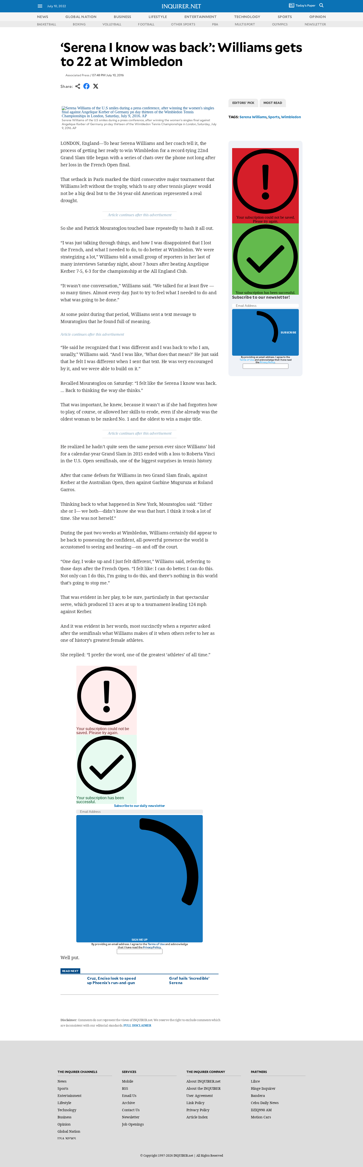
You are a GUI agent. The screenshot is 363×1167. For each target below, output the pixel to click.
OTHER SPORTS (183, 24)
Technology (67, 1110)
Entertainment (69, 1095)
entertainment (200, 16)
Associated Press (77, 75)
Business (64, 1117)
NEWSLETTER (315, 24)
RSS (125, 1088)
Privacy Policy (152, 947)
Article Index (197, 1117)
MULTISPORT (245, 24)
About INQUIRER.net (203, 1081)
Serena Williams (253, 117)
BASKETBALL (46, 24)
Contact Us (131, 1110)
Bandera (258, 1095)
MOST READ (272, 103)
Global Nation (69, 1131)
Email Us (129, 1095)
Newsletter (131, 1117)
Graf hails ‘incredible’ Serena (189, 980)
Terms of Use (156, 944)
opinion (317, 16)
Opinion (64, 1124)
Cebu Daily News (265, 1102)
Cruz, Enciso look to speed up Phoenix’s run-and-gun (111, 980)
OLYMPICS (280, 24)
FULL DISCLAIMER (137, 1025)
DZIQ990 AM (261, 1110)
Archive (128, 1102)
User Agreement (199, 1095)
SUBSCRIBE (288, 332)
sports (285, 16)
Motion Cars (261, 1117)
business (122, 16)
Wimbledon (291, 117)
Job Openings (133, 1124)
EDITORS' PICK (243, 103)
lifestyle (158, 16)
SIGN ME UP (139, 939)
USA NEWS (67, 1138)
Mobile (127, 1081)
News (42, 16)
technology (247, 16)
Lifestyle (64, 1102)
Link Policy (195, 1102)
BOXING (79, 24)
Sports (274, 117)
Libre (255, 1081)
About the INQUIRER (203, 1088)
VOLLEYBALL (111, 24)
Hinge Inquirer (263, 1088)
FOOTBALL (146, 24)
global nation (81, 16)
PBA (215, 24)
